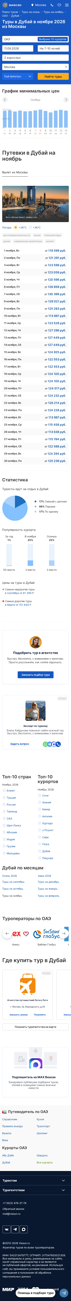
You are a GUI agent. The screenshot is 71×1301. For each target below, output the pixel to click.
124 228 (57, 410)
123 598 (57, 265)
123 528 (57, 323)
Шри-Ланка (14, 825)
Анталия (47, 816)
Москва (40, 5)
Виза (5, 1140)
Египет (11, 790)
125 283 (57, 308)
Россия (11, 804)
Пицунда (47, 858)
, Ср (12, 272)
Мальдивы (13, 853)
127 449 (57, 337)
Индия (11, 839)
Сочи (45, 795)
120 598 (57, 279)
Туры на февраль (48, 895)
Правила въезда (12, 1126)
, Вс (11, 250)
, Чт (12, 279)
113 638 (57, 432)
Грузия (11, 846)
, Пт (12, 286)
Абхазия (12, 832)
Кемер (46, 809)
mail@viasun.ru (11, 1213)
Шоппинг (42, 1133)
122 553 (57, 359)
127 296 (57, 330)
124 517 (57, 388)
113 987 (57, 316)
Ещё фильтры (12, 76)
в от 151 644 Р (18, 604)
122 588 (57, 446)
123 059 (57, 272)
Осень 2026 (9, 875)
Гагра (45, 844)
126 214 (57, 403)
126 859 (57, 287)
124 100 (57, 374)
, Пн (12, 257)
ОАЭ (9, 818)
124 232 (57, 395)
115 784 (57, 439)
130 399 (57, 294)
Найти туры (53, 76)
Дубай (46, 851)
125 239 (57, 461)
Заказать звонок (18, 1014)
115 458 (57, 424)
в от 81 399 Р (19, 592)
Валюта (6, 1133)
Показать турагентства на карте (35, 1026)
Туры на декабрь (48, 881)
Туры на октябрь (12, 888)
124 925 (57, 352)
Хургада (47, 823)
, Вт (12, 265)
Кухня (40, 1119)
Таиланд (12, 811)
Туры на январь (48, 888)
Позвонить (40, 1014)
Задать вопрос (19, 743)
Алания (46, 802)
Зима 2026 (44, 875)
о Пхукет (47, 830)
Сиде (45, 837)
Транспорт (43, 1126)
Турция (11, 797)
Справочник (9, 1119)
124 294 (57, 453)
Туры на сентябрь (13, 881)
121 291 (57, 258)
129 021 (57, 301)
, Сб (12, 294)
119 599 (57, 250)
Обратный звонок (13, 1208)
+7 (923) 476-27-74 (14, 1203)
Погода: (21, 227)
